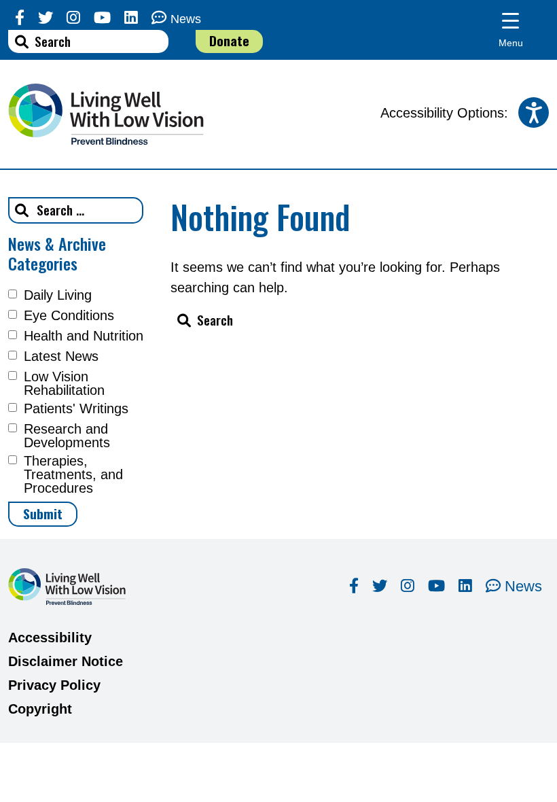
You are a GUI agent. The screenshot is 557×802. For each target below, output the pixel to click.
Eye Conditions (69, 315)
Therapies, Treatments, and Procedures (73, 474)
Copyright (40, 708)
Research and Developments (67, 435)
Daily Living (58, 295)
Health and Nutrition (83, 336)
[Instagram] (73, 18)
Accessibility (50, 637)
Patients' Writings (76, 408)
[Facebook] (19, 18)
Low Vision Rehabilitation (64, 383)
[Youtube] (102, 18)
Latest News (61, 356)
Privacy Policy (54, 685)
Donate (229, 40)
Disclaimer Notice (65, 661)
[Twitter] (45, 18)
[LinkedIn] (131, 18)
